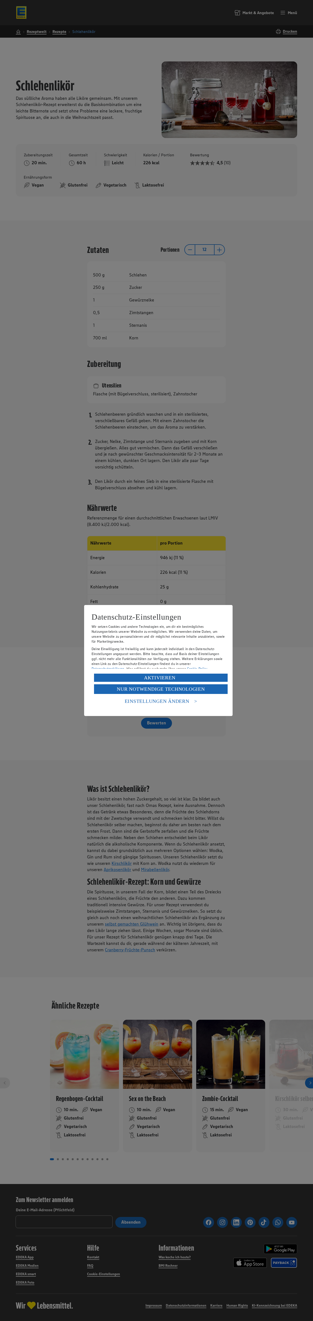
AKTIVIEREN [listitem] (159, 677)
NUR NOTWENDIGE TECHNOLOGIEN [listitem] (161, 689)
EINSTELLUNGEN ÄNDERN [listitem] (157, 701)
